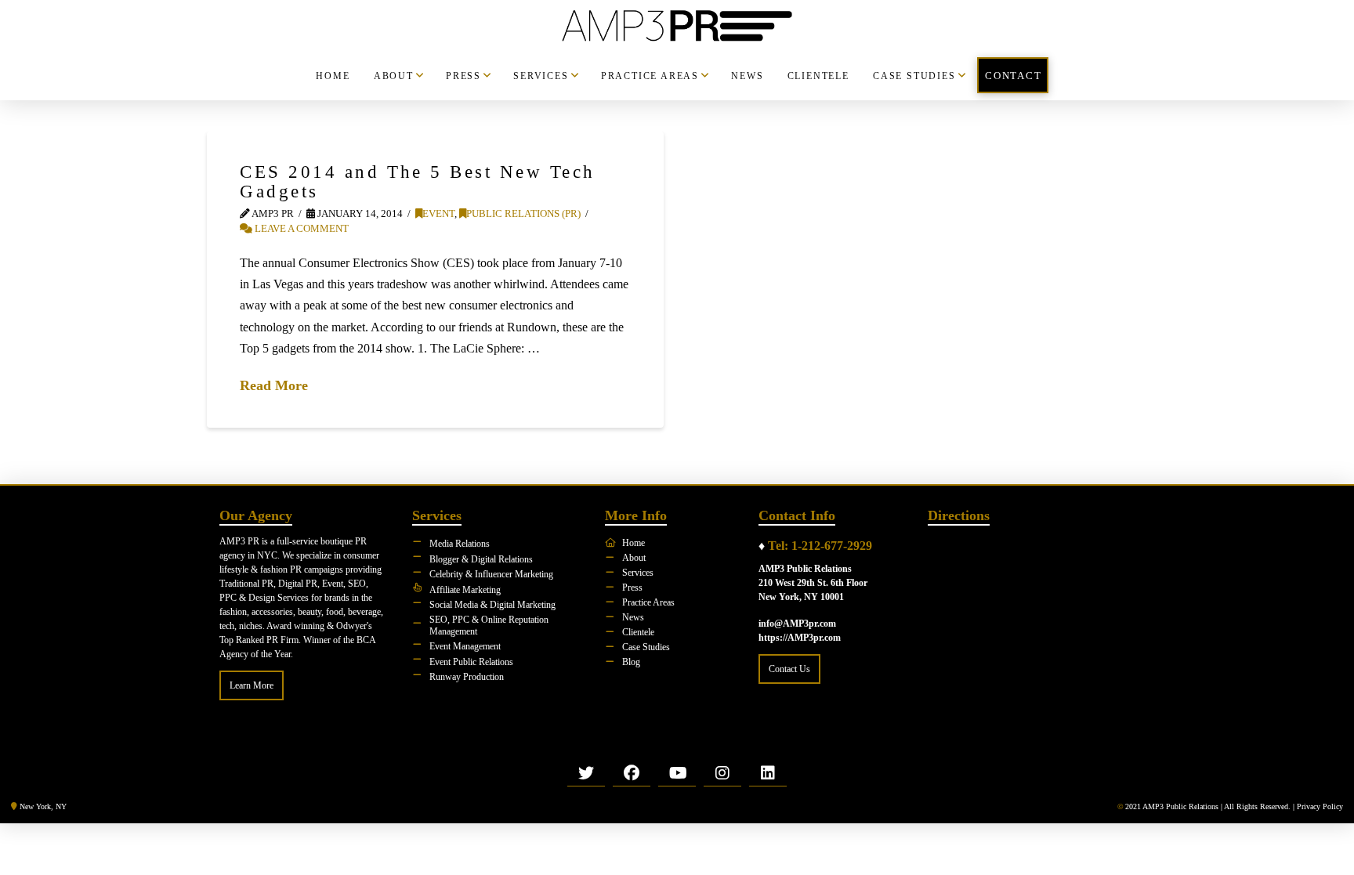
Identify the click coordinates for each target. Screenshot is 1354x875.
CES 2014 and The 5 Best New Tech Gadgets (417, 181)
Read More (274, 385)
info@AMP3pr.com (797, 623)
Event (438, 213)
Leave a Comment (300, 228)
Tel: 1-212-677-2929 (820, 545)
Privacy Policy (1320, 806)
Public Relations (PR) (523, 213)
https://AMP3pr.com (799, 637)
